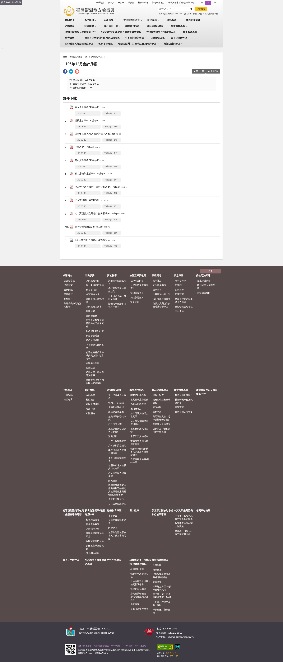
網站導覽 (100, 3)
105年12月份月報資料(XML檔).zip (95, 240)
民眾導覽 (68, 294)
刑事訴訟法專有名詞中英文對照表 (184, 532)
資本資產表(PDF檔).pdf (89, 160)
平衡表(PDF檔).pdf (87, 147)
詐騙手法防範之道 (161, 294)
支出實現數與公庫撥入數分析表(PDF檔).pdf (100, 213)
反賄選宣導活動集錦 (95, 547)
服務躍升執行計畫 (95, 331)
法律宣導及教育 (131, 20)
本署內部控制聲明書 (117, 459)
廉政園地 (152, 20)
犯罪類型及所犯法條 (139, 575)
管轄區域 (68, 290)
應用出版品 (136, 409)
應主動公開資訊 (116, 499)
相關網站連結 (158, 38)
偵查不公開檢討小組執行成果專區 (102, 38)
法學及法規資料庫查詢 (139, 287)
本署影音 (112, 516)
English (121, 3)
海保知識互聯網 (138, 589)
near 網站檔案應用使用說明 (139, 422)
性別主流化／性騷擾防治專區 (117, 467)
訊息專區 (171, 20)
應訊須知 (90, 311)
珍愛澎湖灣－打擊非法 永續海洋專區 (137, 44)
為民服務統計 (92, 404)
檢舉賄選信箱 (92, 520)
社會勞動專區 (178, 26)
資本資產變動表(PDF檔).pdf (92, 227)
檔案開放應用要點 (139, 400)
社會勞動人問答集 (184, 412)
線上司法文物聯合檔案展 (139, 415)
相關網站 (90, 413)
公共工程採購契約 (117, 441)
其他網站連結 (92, 553)
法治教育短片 (137, 297)
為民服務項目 (92, 281)
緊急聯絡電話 (158, 3)
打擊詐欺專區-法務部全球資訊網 (162, 588)
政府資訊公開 (111, 26)
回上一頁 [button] (200, 71)
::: (62, 2)
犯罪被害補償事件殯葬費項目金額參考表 (95, 355)
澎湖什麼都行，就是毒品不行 (80, 32)
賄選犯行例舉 (92, 529)
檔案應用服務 (132, 26)
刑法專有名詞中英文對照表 (184, 525)
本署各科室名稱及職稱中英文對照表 (184, 517)
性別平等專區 (106, 44)
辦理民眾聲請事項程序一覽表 (117, 305)
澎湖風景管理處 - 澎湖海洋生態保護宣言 (139, 597)
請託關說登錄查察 (161, 299)
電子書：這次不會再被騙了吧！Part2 (162, 595)
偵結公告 (187, 14)
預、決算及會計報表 (94, 57)
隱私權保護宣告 (84, 646)
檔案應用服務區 (138, 395)
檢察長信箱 (143, 3)
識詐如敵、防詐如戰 (161, 611)
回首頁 (111, 3)
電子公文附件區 (179, 38)
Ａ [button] (208, 3)
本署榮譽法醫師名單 (95, 346)
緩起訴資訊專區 (155, 26)
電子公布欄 (180, 281)
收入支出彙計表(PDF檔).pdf (92, 200)
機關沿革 (68, 285)
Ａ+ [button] (214, 3)
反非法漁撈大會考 (139, 609)
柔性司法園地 (193, 20)
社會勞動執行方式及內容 (184, 401)
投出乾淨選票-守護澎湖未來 (161, 32)
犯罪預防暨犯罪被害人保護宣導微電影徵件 (139, 452)
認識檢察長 (69, 281)
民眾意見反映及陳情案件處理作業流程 (95, 323)
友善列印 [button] (214, 71)
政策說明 (157, 565)
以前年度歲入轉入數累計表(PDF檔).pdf (98, 134)
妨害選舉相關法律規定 (95, 535)
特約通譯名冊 (92, 340)
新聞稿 (178, 285)
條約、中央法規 (116, 403)
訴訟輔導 (108, 20)
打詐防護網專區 (172, 44)
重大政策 (69, 38)
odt (176, 14)
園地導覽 (90, 395)
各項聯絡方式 (92, 294)
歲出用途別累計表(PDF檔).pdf (93, 173)
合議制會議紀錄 (116, 407)
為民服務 (89, 20)
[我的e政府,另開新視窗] (177, 647)
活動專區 (69, 26)
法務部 (131, 3)
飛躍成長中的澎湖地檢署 (73, 305)
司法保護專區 (203, 293)
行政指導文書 (115, 424)
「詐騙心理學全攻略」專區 (161, 603)
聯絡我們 (129, 646)
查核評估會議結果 (161, 424)
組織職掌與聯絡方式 (117, 418)
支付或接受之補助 (117, 446)
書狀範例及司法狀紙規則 (117, 290)
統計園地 (89, 26)
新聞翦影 (179, 294)
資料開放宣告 (140, 646)
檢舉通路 (157, 281)
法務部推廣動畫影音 (117, 522)
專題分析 (90, 409)
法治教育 (68, 400)
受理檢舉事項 (159, 285)
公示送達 (90, 368)
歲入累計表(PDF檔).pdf (90, 107)
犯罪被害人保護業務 (206, 287)
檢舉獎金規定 (92, 524)
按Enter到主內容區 (11, 2)
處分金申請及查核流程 (161, 401)
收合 (210, 271)
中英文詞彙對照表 (134, 38)
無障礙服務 (91, 316)
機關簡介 (69, 20)
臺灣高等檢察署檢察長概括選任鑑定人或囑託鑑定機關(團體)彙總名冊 (117, 490)
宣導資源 (157, 582)
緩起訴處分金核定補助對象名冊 (161, 430)
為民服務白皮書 (94, 307)
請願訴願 (112, 436)
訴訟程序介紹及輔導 (117, 282)
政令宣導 (157, 290)
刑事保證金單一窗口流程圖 (117, 297)
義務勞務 (157, 412)
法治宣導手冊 (137, 293)
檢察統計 (90, 400)
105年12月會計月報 (81, 64)
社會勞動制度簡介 (184, 395)
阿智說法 (112, 528)
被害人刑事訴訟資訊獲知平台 (181, 3)
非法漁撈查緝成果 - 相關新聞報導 (140, 583)
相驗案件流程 (92, 363)
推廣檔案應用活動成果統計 (139, 442)
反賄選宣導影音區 (95, 541)
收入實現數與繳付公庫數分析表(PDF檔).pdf (101, 187)
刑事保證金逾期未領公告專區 (184, 300)
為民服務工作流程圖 (95, 300)
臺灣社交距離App (166, 14)
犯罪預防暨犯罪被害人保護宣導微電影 (121, 32)
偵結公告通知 (92, 336)
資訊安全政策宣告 (101, 646)
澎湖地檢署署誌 (138, 404)
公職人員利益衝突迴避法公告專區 (161, 305)
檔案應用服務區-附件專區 (139, 461)
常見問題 (134, 302)
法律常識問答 (137, 281)
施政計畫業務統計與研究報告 (117, 430)
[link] (65, 72)
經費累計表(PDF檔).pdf (90, 120)
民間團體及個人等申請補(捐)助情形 (161, 418)
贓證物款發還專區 (184, 307)
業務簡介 (68, 299)
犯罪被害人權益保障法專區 (79, 44)
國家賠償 (112, 481)
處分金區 (157, 407)
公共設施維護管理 (117, 504)
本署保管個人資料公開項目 (117, 451)
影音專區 (134, 604)
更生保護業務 (203, 281)
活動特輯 (68, 395)
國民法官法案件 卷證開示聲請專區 (95, 381)
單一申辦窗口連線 (95, 285)
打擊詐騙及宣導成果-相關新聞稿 (161, 576)
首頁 (65, 57)
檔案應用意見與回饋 (139, 430)
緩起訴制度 (158, 395)
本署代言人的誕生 (139, 436)
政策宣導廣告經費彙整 (117, 474)
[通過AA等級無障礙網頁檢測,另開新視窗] (165, 647)
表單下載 (179, 407)
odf (181, 14)
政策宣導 (179, 290)
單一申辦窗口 (117, 646)
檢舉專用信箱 (137, 569)
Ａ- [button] (201, 3)
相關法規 (157, 570)
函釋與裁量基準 (116, 412)
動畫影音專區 (190, 32)
